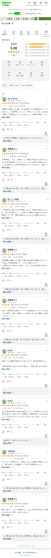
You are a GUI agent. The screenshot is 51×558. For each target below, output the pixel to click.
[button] (14, 99)
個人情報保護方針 (29, 553)
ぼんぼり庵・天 (8, 23)
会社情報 (18, 553)
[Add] (46, 24)
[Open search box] (4, 85)
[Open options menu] (47, 98)
